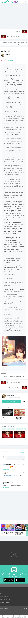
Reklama (6, 585)
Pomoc (2, 591)
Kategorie (14, 617)
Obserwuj (10, 60)
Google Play (10, 580)
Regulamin (3, 594)
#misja (13, 428)
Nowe (3, 617)
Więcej (25, 617)
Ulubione (15, 60)
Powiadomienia (19, 617)
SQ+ (16, 1)
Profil (24, 401)
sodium (7, 482)
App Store (20, 580)
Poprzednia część (14, 36)
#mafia (8, 428)
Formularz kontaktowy (5, 602)
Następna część (13, 31)
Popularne (8, 617)
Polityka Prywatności (5, 599)
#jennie (3, 428)
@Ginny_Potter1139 (9, 475)
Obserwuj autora (12, 401)
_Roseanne (7, 54)
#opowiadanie (19, 428)
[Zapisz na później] (18, 60)
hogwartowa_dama (10, 464)
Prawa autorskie (4, 596)
